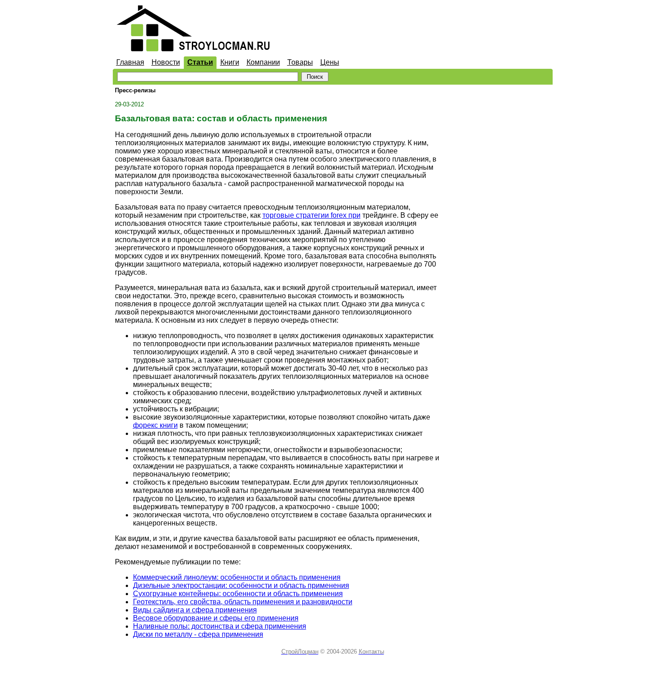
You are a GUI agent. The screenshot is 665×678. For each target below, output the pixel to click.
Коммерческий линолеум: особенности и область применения (237, 577)
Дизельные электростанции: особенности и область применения (241, 585)
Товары (300, 62)
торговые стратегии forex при (311, 215)
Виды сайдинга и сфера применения (195, 610)
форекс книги (155, 425)
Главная (130, 62)
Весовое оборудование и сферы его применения (216, 618)
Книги (229, 62)
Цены (329, 62)
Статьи (200, 62)
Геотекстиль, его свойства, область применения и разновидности (242, 602)
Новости (166, 62)
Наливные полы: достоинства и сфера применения (219, 626)
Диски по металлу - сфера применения (198, 634)
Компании (263, 62)
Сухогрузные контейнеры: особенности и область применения (238, 593)
